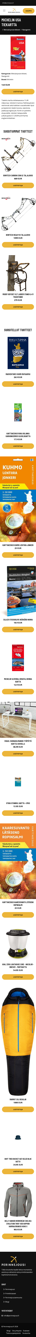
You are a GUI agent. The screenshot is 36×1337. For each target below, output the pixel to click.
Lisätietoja (18, 92)
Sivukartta (26, 1333)
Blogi (7, 1302)
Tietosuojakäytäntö (13, 1333)
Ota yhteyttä (16, 1331)
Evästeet (26, 1331)
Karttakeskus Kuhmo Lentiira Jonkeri (18, 545)
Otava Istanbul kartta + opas (18, 803)
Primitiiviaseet (10, 1293)
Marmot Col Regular (18, 1099)
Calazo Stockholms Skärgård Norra (18, 619)
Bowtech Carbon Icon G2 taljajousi (18, 175)
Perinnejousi (10, 1289)
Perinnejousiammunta (13, 1298)
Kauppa (29, 11)
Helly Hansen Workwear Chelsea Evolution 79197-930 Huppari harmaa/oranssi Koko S (18, 1224)
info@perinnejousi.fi (8, 3)
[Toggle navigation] (4, 10)
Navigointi (26, 30)
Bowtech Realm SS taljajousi (18, 235)
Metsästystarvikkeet (12, 30)
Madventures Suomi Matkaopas (18, 374)
